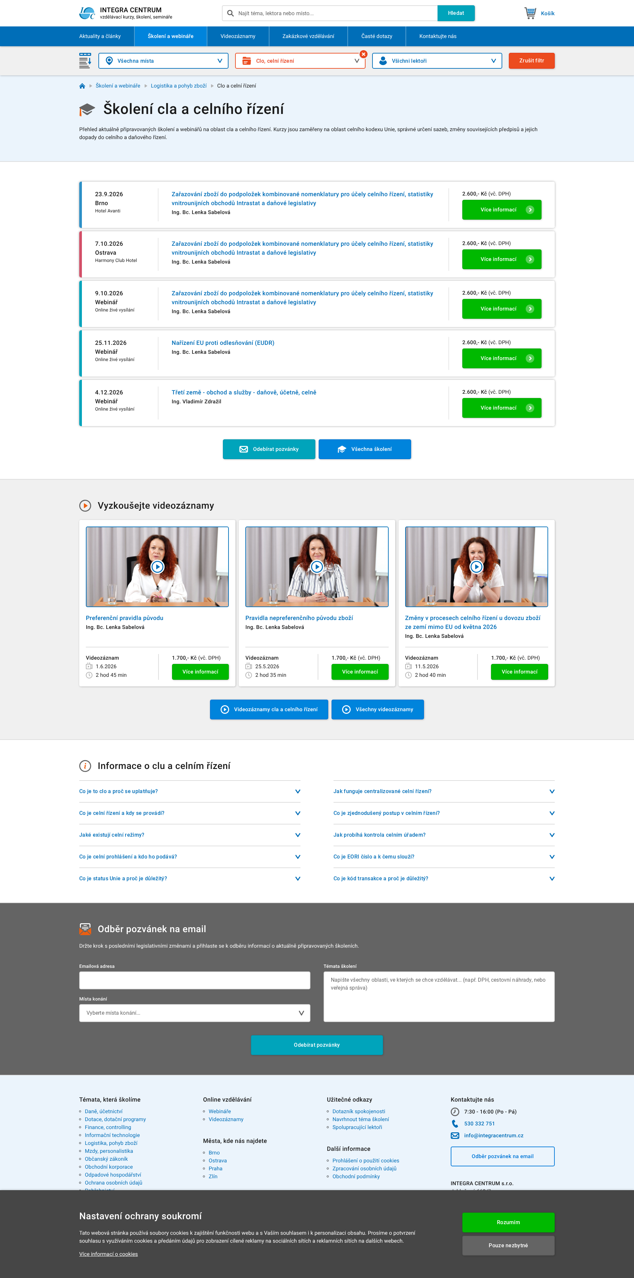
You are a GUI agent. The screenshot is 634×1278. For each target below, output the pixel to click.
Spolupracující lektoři (357, 1127)
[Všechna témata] (364, 54)
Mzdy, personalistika (109, 1151)
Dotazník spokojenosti (359, 1111)
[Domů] (82, 86)
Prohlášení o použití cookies (366, 1160)
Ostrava (218, 1160)
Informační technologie (112, 1135)
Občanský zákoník (106, 1159)
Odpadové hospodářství (113, 1175)
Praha (216, 1168)
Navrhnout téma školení (361, 1119)
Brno (214, 1153)
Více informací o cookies (108, 1254)
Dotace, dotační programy (115, 1119)
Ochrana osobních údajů (113, 1183)
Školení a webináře (118, 86)
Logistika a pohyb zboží (179, 86)
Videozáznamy (226, 1119)
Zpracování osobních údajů (365, 1168)
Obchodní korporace (109, 1167)
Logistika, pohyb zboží (111, 1143)
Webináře (220, 1111)
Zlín (213, 1176)
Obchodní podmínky (356, 1176)
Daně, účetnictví (104, 1111)
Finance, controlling (108, 1127)
